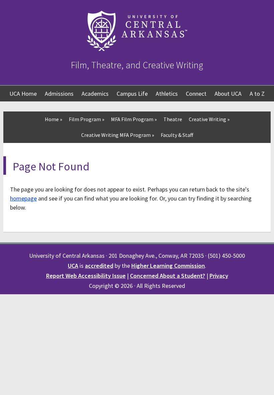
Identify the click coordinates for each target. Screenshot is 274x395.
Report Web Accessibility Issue (86, 276)
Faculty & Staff (177, 135)
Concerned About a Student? (167, 276)
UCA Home (23, 93)
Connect (196, 93)
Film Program (86, 119)
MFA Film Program (134, 119)
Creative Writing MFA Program (117, 135)
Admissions (59, 93)
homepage (23, 198)
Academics (95, 93)
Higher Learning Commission (168, 265)
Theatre (172, 119)
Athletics (167, 93)
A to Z (257, 93)
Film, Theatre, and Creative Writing (137, 65)
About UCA (228, 93)
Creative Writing (209, 119)
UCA (73, 265)
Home (53, 119)
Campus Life (132, 93)
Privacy (219, 276)
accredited (99, 265)
